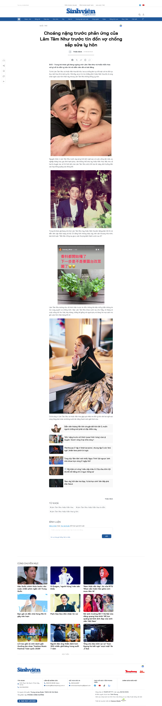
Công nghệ (95, 19)
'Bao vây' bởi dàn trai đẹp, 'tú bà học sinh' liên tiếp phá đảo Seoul (86, 482)
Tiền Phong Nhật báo (86, 5)
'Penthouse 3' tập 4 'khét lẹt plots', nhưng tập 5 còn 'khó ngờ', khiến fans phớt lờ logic (87, 449)
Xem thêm (143, 19)
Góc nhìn (55, 19)
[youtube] (143, 5)
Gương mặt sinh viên (82, 19)
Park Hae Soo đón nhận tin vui (64, 614)
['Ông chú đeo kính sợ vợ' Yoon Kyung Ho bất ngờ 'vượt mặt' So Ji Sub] (98, 633)
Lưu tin (4, 71)
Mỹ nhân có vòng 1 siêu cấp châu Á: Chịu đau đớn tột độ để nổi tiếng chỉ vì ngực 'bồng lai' (87, 470)
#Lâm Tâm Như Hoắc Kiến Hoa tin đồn (90, 507)
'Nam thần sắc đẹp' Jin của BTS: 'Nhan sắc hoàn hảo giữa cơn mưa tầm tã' (98, 588)
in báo (85, 60)
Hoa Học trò (100, 5)
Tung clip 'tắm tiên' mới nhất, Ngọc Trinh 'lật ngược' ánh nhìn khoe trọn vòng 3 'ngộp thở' (87, 459)
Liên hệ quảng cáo (51, 680)
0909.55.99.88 (50, 683)
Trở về (4, 81)
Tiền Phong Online (70, 5)
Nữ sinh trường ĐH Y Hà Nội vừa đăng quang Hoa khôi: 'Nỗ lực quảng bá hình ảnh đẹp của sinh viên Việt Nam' (98, 617)
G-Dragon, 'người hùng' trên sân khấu (65, 587)
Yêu (63, 19)
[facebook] (140, 5)
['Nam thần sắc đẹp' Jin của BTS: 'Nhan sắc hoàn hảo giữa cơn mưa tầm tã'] (98, 575)
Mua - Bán (125, 19)
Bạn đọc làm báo (28, 701)
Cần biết (134, 19)
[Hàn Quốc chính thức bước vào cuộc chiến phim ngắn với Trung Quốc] (32, 575)
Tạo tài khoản (65, 526)
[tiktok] (105, 685)
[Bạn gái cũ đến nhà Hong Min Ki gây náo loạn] (32, 603)
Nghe (4, 60)
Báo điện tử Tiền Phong (81, 12)
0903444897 (75, 683)
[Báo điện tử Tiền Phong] (131, 672)
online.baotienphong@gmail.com (80, 685)
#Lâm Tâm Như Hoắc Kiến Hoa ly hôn (64, 511)
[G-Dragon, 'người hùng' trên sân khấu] (65, 575)
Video (104, 19)
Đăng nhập (53, 526)
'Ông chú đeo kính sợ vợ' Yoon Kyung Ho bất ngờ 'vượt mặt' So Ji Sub (98, 646)
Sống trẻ (37, 19)
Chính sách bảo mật (129, 680)
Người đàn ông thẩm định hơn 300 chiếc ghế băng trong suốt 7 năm (64, 646)
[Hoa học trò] (142, 672)
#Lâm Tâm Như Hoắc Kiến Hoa (61, 507)
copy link (81, 60)
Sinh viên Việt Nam (28, 671)
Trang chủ (18, 19)
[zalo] (110, 685)
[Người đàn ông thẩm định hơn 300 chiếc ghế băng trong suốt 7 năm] (65, 633)
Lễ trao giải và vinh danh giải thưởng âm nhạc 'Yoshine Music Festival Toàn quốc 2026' (32, 646)
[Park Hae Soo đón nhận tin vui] (65, 603)
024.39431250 (24, 687)
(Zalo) (57, 683)
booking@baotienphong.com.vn (55, 685)
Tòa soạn (21, 680)
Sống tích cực (114, 19)
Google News (120, 25)
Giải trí (70, 19)
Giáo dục (46, 19)
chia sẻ (72, 60)
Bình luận (4, 76)
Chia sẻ (4, 66)
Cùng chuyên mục (27, 563)
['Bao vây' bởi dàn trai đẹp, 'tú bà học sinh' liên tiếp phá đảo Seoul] (56, 483)
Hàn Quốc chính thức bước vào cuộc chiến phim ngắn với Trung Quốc (32, 588)
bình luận (90, 60)
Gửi (106, 536)
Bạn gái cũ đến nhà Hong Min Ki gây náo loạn (31, 615)
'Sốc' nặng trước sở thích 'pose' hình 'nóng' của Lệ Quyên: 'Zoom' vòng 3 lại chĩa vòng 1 (85, 438)
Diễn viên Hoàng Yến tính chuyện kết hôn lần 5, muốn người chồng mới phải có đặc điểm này (85, 427)
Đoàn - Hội (28, 19)
